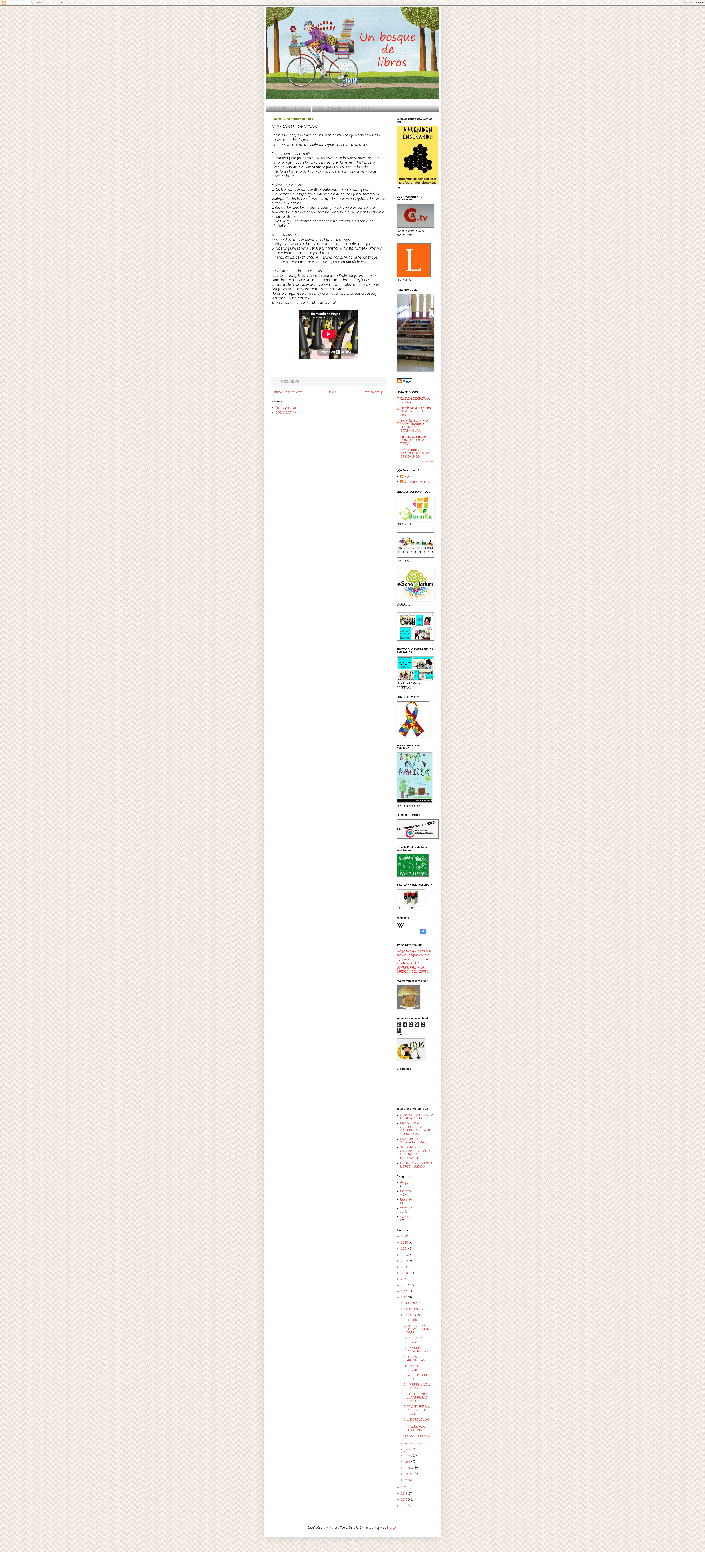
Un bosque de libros (417, 482)
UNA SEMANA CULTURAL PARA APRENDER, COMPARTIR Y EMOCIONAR (416, 1129)
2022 (405, 1261)
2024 (404, 1249)
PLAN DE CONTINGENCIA (328, 108)
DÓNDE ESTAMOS (358, 108)
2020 (405, 1273)
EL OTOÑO (411, 1320)
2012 (404, 1506)
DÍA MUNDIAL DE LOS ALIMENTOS (416, 1350)
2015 (404, 1488)
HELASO (405, 402)
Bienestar (406, 1202)
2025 (405, 1243)
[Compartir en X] (290, 381)
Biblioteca (405, 1193)
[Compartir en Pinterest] (297, 381)
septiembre (412, 1443)
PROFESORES (301, 108)
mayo (408, 1456)
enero (408, 1480)
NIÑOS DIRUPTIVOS (417, 1436)
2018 (404, 1285)
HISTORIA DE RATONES (412, 1368)
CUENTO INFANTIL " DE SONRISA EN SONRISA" (416, 1397)
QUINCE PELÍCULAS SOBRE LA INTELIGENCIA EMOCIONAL (417, 1425)
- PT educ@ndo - (410, 450)
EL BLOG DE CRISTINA (415, 399)
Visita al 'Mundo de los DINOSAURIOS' (414, 455)
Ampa (404, 1183)
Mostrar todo (426, 461)
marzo (409, 1468)
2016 (404, 1298)
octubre (409, 1315)
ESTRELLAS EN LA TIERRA (412, 442)
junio (408, 1450)
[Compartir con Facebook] (293, 381)
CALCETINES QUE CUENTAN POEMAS (413, 1141)
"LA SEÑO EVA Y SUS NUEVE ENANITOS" (414, 422)
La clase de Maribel (413, 437)
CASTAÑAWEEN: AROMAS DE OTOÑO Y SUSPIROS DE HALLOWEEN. (415, 1153)
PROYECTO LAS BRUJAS (414, 1340)
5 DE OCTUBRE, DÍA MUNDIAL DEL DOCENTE (417, 1410)
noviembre (412, 1309)
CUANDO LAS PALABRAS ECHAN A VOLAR (416, 1117)
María (408, 477)
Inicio (332, 392)
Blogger (392, 1528)
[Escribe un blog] (286, 381)
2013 (404, 1500)
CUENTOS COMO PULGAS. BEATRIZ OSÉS (417, 1329)
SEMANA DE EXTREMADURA (410, 429)
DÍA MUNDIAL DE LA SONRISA (417, 1387)
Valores (405, 1217)
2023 (405, 1255)
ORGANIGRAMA (285, 413)
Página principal (278, 108)
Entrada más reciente (287, 392)
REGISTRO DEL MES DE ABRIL (415, 413)
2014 (404, 1494)
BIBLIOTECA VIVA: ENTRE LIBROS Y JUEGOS (416, 1165)
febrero (409, 1474)
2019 (404, 1279)
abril (407, 1462)
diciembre (411, 1303)
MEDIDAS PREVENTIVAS (414, 1359)
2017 (404, 1291)
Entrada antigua (374, 392)
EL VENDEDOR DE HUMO (416, 1377)
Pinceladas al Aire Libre (416, 408)
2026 (405, 1237)
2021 (404, 1267)
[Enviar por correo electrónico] (283, 381)
